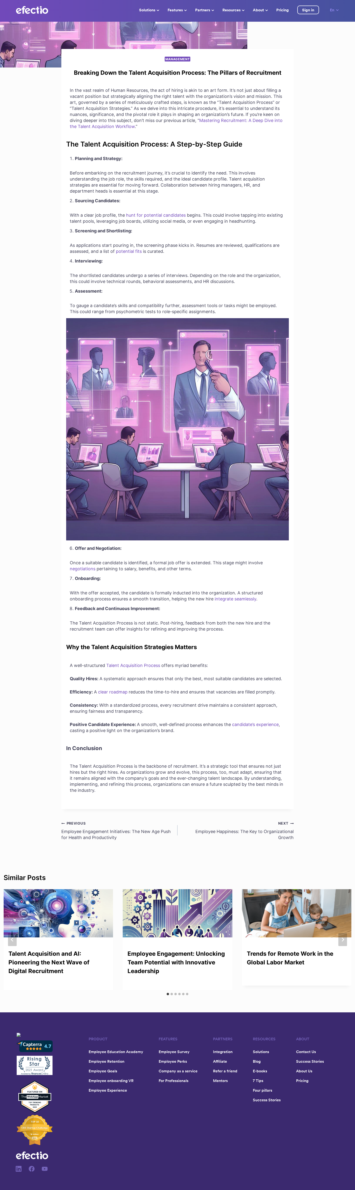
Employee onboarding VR (111, 1080)
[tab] (168, 994)
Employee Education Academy (116, 1051)
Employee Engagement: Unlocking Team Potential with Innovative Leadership (176, 962)
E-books (260, 1071)
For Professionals (173, 1080)
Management (177, 59)
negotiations (82, 568)
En (332, 9)
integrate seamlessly (235, 598)
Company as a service (178, 1071)
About (258, 9)
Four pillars (262, 1090)
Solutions (147, 9)
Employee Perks (173, 1061)
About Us (304, 1071)
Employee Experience (108, 1090)
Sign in (308, 9)
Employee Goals (103, 1071)
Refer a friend (225, 1071)
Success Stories (267, 1099)
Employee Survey (174, 1051)
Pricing (282, 9)
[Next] (342, 939)
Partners (202, 9)
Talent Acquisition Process (133, 665)
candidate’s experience (255, 724)
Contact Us (306, 1051)
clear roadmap (113, 691)
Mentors (220, 1080)
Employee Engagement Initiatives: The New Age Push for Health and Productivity (116, 830)
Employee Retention (106, 1061)
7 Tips (258, 1080)
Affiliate (220, 1061)
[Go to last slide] (12, 939)
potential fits (129, 251)
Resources (231, 9)
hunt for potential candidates (156, 215)
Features (175, 9)
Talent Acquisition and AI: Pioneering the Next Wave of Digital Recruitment (48, 962)
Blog (257, 1061)
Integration (223, 1051)
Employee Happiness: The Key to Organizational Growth (244, 830)
